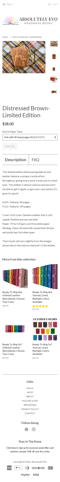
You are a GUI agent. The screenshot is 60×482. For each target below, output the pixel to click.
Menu (9, 4)
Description (15, 159)
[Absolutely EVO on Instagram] (33, 430)
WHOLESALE (30, 405)
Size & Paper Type (12, 131)
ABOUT (30, 396)
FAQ (35, 159)
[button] (40, 306)
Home (5, 37)
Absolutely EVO (39, 462)
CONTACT (30, 413)
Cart (55, 4)
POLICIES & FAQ (30, 401)
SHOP (30, 392)
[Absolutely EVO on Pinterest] (26, 430)
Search (30, 388)
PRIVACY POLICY (30, 409)
